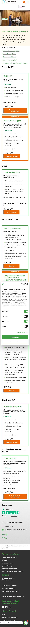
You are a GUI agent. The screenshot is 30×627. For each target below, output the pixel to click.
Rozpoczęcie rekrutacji (11, 156)
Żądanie (11, 266)
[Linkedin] (6, 607)
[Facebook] (3, 607)
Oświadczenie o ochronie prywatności (12, 571)
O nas (3, 534)
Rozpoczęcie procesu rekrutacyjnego (15, 110)
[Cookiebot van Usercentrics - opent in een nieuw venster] (21, 284)
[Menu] (27, 2)
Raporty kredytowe (9, 57)
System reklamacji (7, 566)
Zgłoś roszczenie (11, 212)
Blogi (3, 537)
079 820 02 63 (9, 526)
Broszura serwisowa (7, 563)
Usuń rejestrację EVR (10, 60)
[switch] (26, 316)
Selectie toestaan (15, 342)
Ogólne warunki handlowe (9, 568)
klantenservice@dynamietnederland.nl (16, 529)
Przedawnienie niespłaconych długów (15, 63)
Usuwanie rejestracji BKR (11, 51)
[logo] (9, 2)
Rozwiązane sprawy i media (10, 617)
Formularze (5, 560)
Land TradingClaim (9, 54)
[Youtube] (10, 607)
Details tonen (21, 332)
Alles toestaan (15, 337)
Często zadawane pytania (9, 557)
